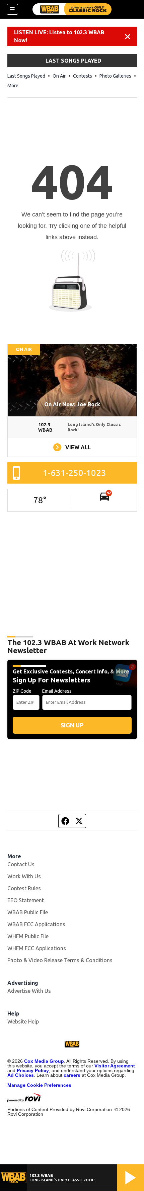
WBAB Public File (27, 912)
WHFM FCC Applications (36, 948)
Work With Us (24, 876)
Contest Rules (24, 888)
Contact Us (20, 864)
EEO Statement (25, 900)
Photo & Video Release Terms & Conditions (60, 960)
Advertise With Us (29, 991)
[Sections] (12, 9)
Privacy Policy (33, 1070)
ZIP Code (22, 691)
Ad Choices (20, 1075)
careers (72, 1075)
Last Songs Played (26, 76)
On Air (59, 76)
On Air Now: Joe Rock (72, 404)
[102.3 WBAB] (72, 9)
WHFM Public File (28, 936)
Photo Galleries (115, 76)
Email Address (57, 691)
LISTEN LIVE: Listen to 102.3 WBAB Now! (59, 36)
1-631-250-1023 (74, 473)
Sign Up (72, 725)
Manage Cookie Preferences (39, 1085)
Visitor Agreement (114, 1065)
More (12, 85)
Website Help (23, 1021)
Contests (82, 76)
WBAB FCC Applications (36, 924)
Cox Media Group (44, 1061)
